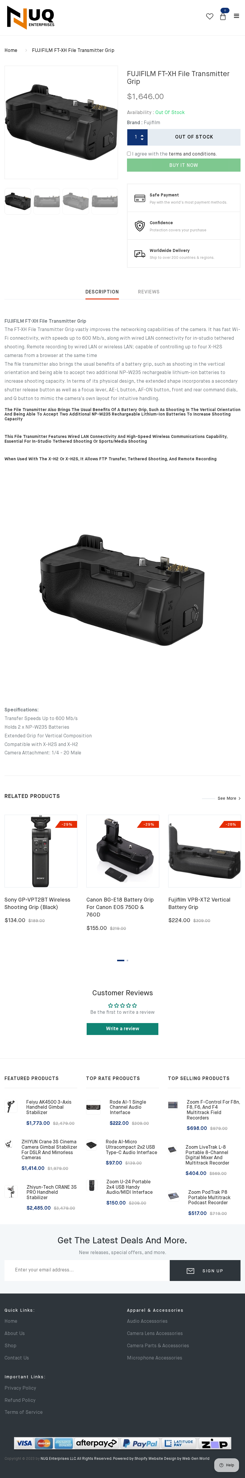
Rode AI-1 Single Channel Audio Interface (128, 1107)
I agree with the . (174, 154)
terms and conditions (192, 154)
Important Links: (25, 1377)
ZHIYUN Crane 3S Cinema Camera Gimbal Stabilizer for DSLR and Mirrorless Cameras (49, 1150)
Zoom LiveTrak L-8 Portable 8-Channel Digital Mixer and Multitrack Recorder (207, 1155)
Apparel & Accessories (155, 1310)
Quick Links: (19, 1310)
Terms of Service (23, 1412)
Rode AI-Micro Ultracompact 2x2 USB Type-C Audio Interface (131, 1147)
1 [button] (120, 960)
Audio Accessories (147, 1321)
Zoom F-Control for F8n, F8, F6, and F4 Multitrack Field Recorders (213, 1110)
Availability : (140, 112)
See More (227, 798)
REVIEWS (149, 292)
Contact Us (16, 1358)
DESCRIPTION (102, 292)
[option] (61, 122)
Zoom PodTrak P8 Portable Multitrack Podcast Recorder (209, 1197)
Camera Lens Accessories (155, 1333)
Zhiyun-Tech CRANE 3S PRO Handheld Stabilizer (52, 1192)
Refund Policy (20, 1400)
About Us (14, 1333)
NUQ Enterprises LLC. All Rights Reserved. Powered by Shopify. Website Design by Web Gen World (125, 1459)
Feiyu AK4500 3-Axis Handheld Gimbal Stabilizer (48, 1107)
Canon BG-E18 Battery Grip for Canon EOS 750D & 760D (120, 907)
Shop (10, 1346)
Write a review (122, 1029)
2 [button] (127, 960)
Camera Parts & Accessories (158, 1346)
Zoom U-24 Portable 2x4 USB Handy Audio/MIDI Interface (129, 1187)
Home (10, 50)
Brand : (135, 123)
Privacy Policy (20, 1388)
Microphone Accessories (154, 1358)
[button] (222, 17)
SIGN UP (212, 1271)
